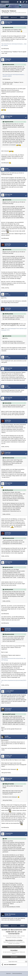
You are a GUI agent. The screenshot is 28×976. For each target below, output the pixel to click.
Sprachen (8, 973)
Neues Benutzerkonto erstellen (14, 946)
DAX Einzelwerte (22, 12)
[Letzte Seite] (26, 17)
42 (26, 961)
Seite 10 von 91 (14, 17)
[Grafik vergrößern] (21, 31)
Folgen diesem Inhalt (13, 961)
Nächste (22, 17)
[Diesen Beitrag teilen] (25, 23)
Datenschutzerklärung (17, 973)
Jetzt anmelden (14, 956)
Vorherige (6, 17)
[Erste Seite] (2, 17)
